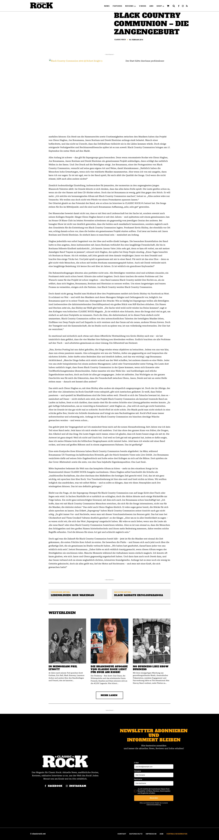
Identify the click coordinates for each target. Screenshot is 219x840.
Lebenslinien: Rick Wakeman (72, 595)
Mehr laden (109, 695)
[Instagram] (183, 6)
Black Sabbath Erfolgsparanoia (138, 595)
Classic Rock (120, 39)
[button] (173, 6)
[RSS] (187, 6)
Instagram (77, 786)
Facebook (55, 786)
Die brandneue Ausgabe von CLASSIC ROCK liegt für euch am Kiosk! (109, 669)
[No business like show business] (151, 641)
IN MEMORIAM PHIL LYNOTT (63, 668)
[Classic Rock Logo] (41, 5)
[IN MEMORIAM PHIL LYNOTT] (67, 641)
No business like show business (150, 668)
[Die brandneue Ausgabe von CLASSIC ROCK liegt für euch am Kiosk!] (109, 641)
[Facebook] (179, 6)
